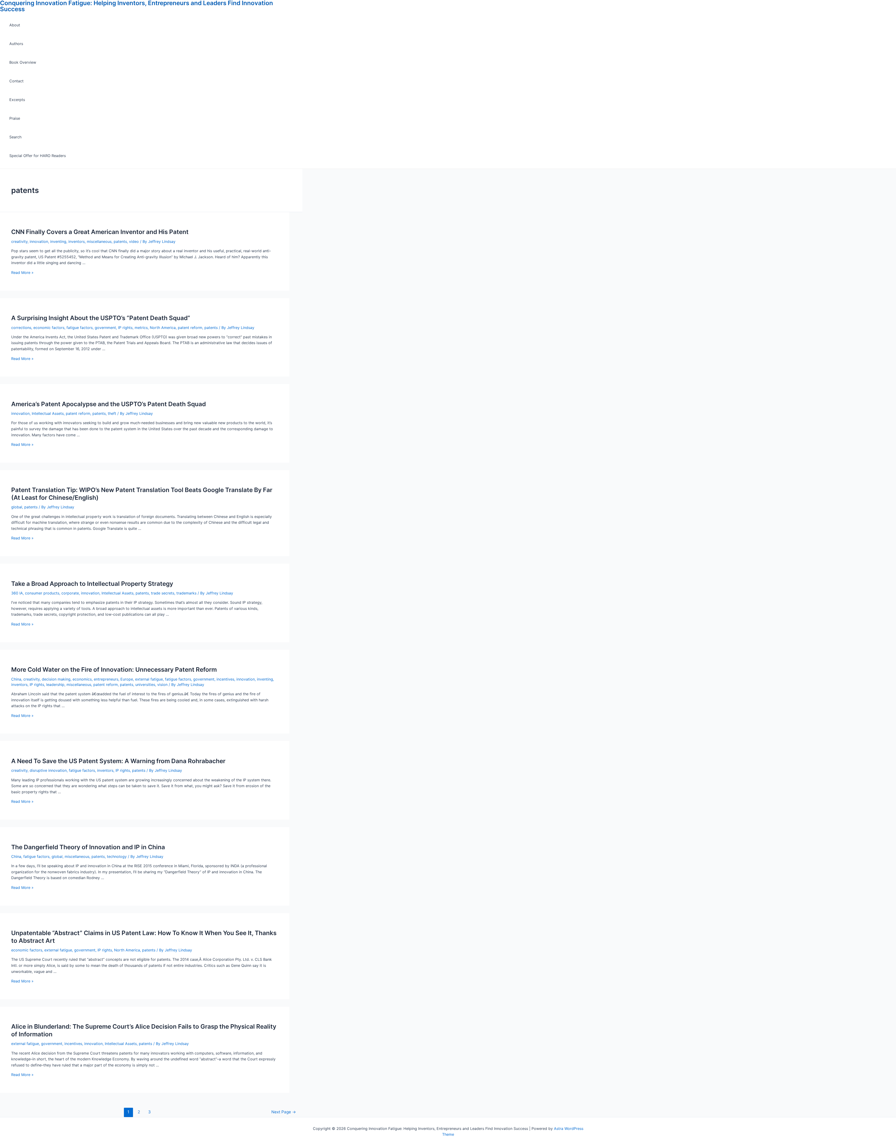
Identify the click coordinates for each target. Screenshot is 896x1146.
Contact (16, 81)
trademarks (186, 593)
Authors (16, 43)
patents (120, 241)
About (14, 25)
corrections (21, 327)
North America (163, 327)
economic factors (48, 327)
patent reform (190, 327)
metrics (141, 327)
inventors (76, 241)
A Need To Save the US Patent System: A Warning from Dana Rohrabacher (118, 761)
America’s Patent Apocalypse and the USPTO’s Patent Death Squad (108, 404)
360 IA (17, 593)
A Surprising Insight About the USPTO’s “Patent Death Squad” (100, 317)
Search (15, 137)
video (134, 241)
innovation (39, 241)
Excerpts (17, 99)
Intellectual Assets (48, 413)
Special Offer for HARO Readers (37, 155)
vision (162, 684)
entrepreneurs (106, 679)
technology (117, 856)
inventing (58, 241)
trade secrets (162, 593)
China (16, 679)
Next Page (283, 1111)
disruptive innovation (48, 770)
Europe (126, 679)
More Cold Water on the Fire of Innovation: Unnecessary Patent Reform (114, 669)
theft (112, 413)
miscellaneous (99, 241)
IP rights (125, 327)
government (105, 327)
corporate (70, 593)
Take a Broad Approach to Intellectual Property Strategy (92, 583)
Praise (14, 118)
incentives (225, 679)
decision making (56, 679)
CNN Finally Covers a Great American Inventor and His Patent (100, 231)
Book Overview (22, 62)
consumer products (42, 593)
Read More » (22, 272)
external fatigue (149, 679)
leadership (55, 684)
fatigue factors (79, 327)
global (16, 507)
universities (145, 684)
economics (82, 679)
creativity (19, 241)
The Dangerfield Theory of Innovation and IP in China (88, 847)
